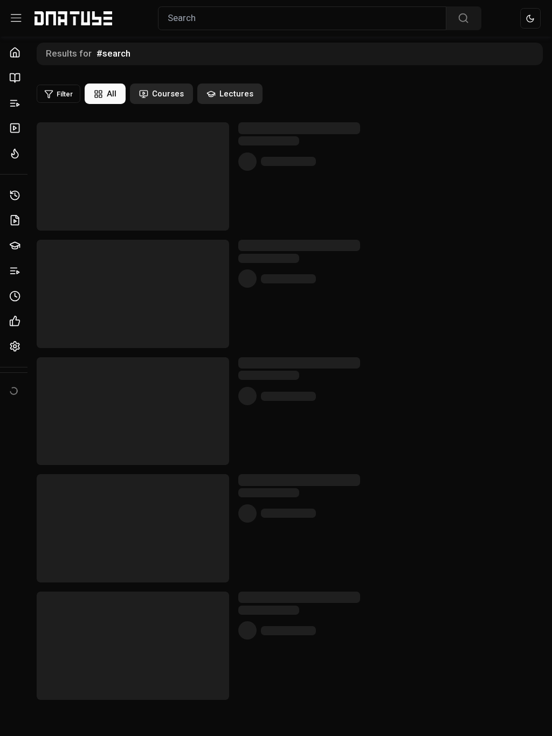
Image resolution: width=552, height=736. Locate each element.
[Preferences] (16, 346)
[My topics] (16, 270)
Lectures (236, 94)
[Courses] (16, 77)
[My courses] (16, 246)
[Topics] (16, 103)
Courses (168, 94)
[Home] (16, 53)
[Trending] (16, 153)
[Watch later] (16, 296)
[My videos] (16, 220)
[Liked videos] (16, 321)
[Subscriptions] (16, 128)
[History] (16, 195)
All (111, 94)
